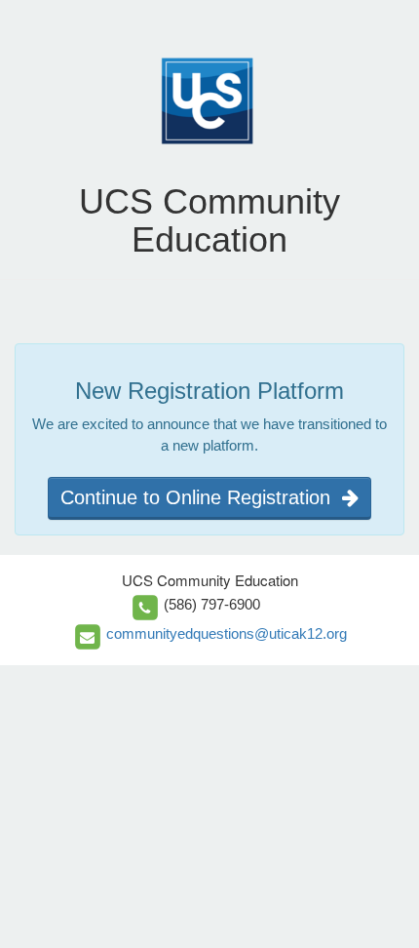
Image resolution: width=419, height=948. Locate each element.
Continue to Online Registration (201, 497)
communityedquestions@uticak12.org (226, 633)
